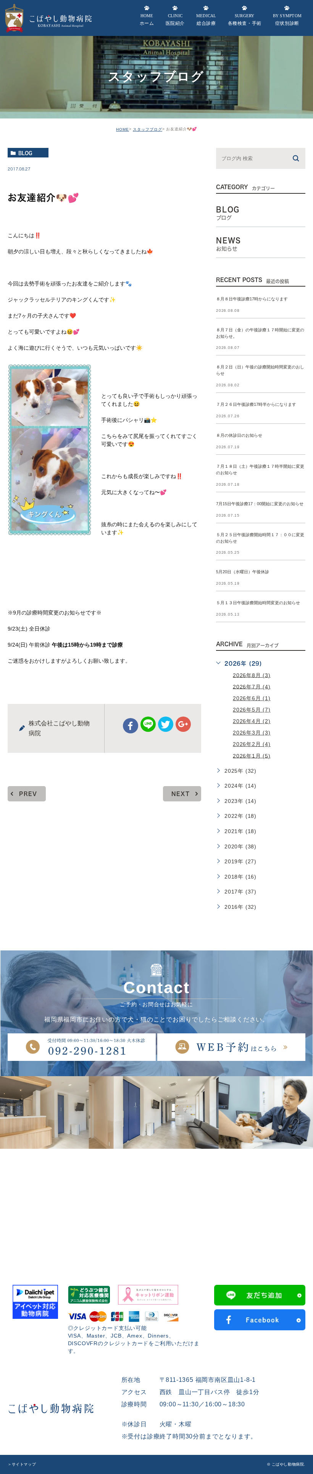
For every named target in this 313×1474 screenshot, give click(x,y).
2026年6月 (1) (252, 698)
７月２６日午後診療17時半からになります (256, 404)
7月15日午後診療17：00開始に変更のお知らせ (259, 503)
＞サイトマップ (22, 1464)
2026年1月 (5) (252, 755)
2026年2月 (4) (252, 744)
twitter (165, 724)
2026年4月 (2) (252, 721)
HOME (122, 129)
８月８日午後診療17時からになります (252, 299)
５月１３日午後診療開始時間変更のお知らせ (258, 603)
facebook (130, 725)
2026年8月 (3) (252, 675)
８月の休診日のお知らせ (239, 435)
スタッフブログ (147, 129)
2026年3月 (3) (252, 733)
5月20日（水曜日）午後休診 (242, 572)
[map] (156, 1206)
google (183, 724)
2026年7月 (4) (252, 686)
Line (148, 724)
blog (25, 153)
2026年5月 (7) (252, 710)
